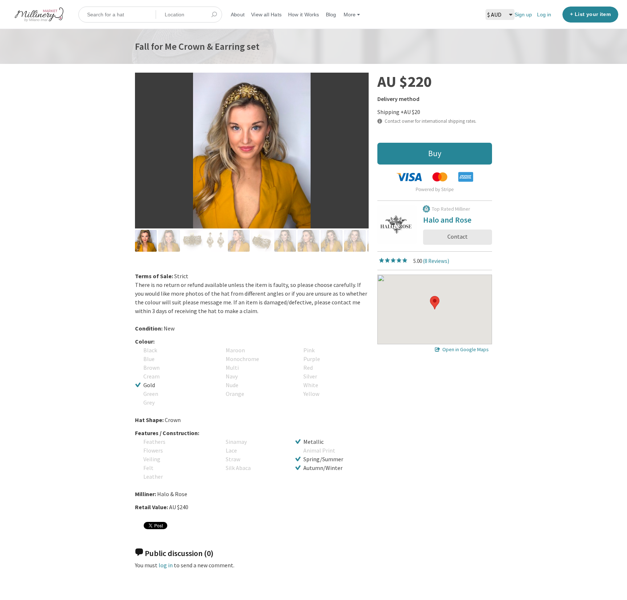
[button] (434, 302)
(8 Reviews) (436, 261)
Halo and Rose (447, 221)
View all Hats (266, 14)
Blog (331, 14)
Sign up (523, 14)
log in (166, 565)
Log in (544, 14)
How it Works (303, 14)
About (238, 14)
